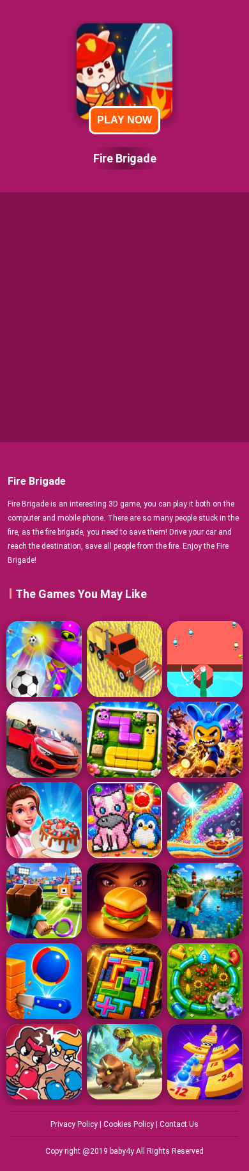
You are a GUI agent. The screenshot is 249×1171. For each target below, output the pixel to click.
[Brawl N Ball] (205, 739)
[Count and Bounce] (205, 1061)
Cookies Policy (129, 1124)
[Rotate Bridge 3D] (205, 658)
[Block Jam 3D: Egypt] (124, 981)
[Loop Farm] (205, 981)
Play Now (124, 119)
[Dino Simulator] (124, 1061)
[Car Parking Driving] (44, 739)
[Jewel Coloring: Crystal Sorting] (124, 820)
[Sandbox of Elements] (205, 820)
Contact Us (179, 1124)
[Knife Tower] (44, 981)
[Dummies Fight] (44, 1061)
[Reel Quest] (205, 900)
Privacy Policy (75, 1124)
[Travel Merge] (124, 900)
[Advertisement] (124, 317)
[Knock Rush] (44, 658)
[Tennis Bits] (44, 900)
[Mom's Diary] (44, 820)
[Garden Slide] (124, 739)
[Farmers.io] (124, 658)
